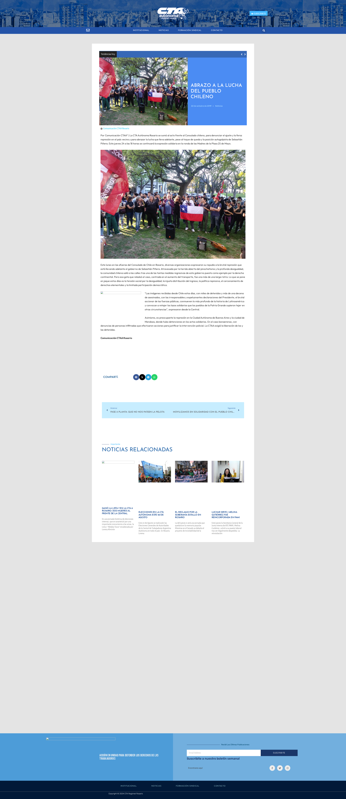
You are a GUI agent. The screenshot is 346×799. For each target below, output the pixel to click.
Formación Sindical (190, 30)
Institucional (141, 30)
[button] (264, 30)
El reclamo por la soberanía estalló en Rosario (188, 515)
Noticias (164, 30)
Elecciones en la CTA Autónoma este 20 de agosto (151, 515)
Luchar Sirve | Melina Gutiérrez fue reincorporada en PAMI (226, 515)
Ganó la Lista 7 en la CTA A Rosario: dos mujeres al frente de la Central (156, 54)
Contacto (217, 30)
